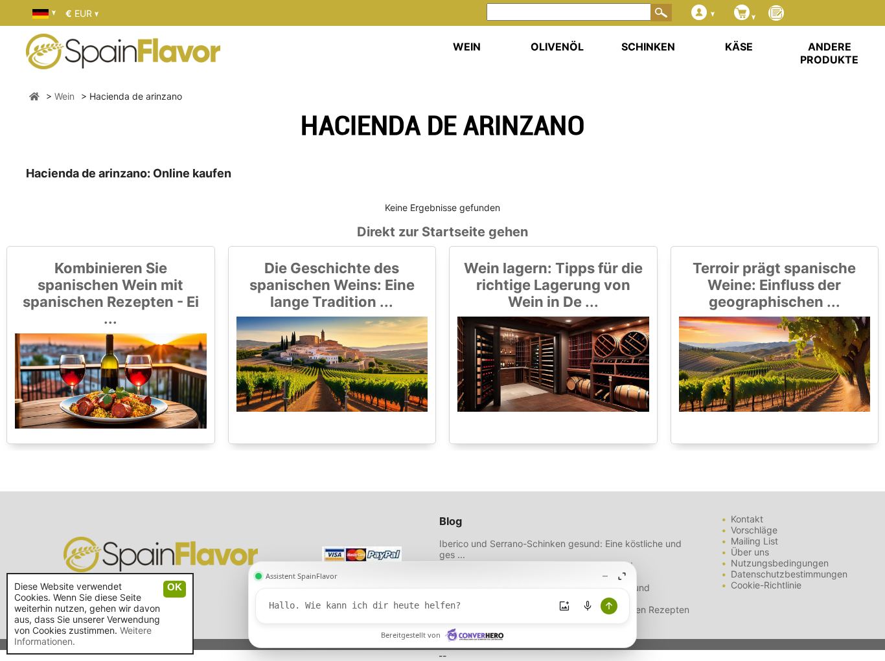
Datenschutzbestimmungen (789, 573)
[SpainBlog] (776, 14)
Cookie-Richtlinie (766, 584)
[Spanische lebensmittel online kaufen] (123, 60)
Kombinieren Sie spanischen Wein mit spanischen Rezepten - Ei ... (111, 293)
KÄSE (739, 46)
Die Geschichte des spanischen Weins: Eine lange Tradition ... (332, 285)
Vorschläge (754, 529)
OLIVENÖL (557, 46)
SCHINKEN (648, 46)
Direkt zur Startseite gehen (442, 232)
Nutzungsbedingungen (780, 562)
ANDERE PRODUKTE (829, 53)
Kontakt (747, 518)
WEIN (467, 46)
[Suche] (661, 12)
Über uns (750, 551)
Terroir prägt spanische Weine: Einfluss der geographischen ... (774, 285)
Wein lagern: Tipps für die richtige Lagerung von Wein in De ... (553, 285)
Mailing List (754, 540)
